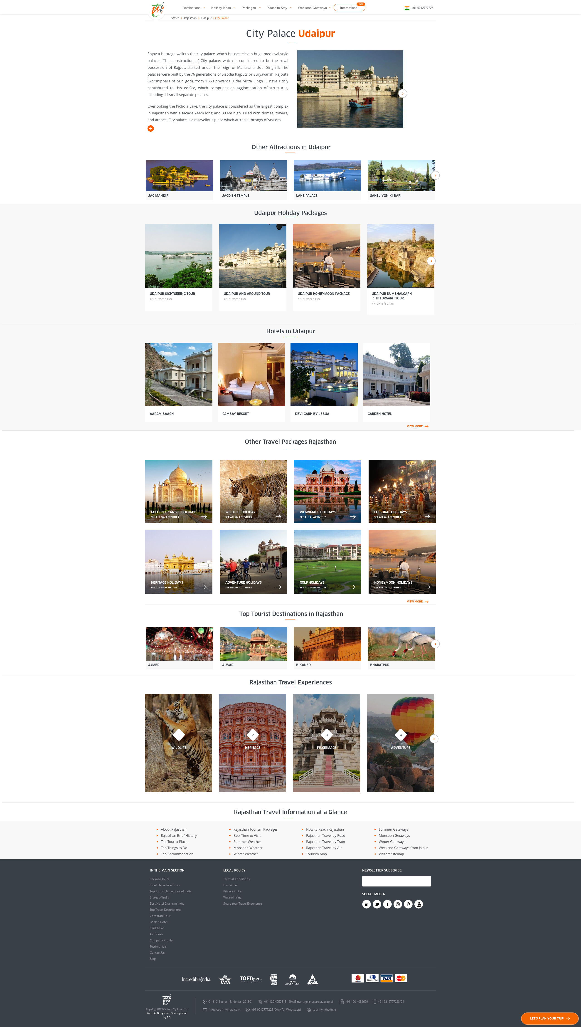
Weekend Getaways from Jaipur (403, 847)
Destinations (191, 8)
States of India (159, 897)
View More (415, 426)
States (175, 18)
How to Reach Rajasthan (325, 829)
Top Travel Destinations (165, 910)
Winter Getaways (392, 841)
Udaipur (206, 18)
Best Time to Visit (247, 835)
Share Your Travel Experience (242, 903)
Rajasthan (190, 18)
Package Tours (159, 879)
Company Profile (161, 940)
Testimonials (158, 946)
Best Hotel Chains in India (167, 903)
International (349, 8)
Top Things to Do (174, 847)
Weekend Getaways (312, 8)
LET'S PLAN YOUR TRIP (547, 1018)
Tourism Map (316, 854)
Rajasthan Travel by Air (324, 847)
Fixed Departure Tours (165, 885)
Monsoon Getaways (394, 835)
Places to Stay (277, 8)
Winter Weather (246, 854)
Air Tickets (156, 934)
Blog (153, 959)
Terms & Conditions (236, 879)
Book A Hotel (158, 922)
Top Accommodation (177, 854)
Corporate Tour (160, 916)
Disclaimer (230, 885)
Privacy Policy (232, 891)
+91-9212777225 (422, 8)
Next (402, 93)
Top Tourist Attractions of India (170, 891)
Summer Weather (247, 841)
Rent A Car (157, 928)
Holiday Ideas (221, 8)
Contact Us (157, 952)
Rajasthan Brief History (179, 835)
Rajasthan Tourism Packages (256, 829)
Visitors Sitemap (391, 854)
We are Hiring (232, 897)
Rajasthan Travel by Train (325, 841)
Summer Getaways (393, 829)
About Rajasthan (174, 829)
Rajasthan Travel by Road (325, 835)
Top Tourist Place (174, 841)
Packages (249, 8)
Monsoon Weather (248, 847)
